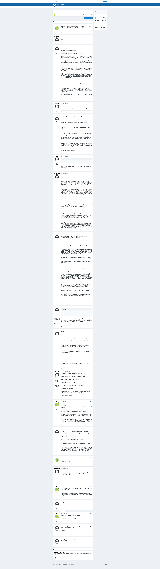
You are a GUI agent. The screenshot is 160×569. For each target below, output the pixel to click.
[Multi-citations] (61, 33)
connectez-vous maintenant (80, 553)
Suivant (58, 21)
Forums (54, 6)
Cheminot (98, 20)
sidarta (104, 17)
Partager (84, 14)
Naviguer (54, 4)
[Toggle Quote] (62, 309)
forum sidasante (56, 1)
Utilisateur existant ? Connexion (97, 1)
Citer (63, 100)
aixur (97, 17)
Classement (62, 4)
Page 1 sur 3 (64, 21)
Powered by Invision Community (80, 567)
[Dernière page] (60, 21)
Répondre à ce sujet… (61, 557)
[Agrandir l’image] (76, 166)
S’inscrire (105, 1)
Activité (58, 4)
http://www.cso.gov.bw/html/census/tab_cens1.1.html (68, 382)
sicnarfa (104, 20)
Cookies (80, 566)
